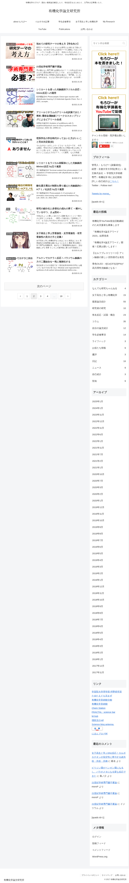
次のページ (44, 286)
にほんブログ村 (100, 733)
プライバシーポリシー (90, 875)
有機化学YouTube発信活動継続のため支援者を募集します (108, 223)
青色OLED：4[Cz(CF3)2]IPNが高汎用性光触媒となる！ (108, 266)
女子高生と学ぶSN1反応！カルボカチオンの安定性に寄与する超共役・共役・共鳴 (109, 757)
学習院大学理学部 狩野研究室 (107, 691)
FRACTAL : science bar (103, 712)
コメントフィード (101, 850)
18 (61, 296)
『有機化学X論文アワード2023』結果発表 (105, 233)
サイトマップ (107, 875)
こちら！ (114, 181)
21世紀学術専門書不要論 (104, 782)
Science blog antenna (103, 724)
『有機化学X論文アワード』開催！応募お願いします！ (107, 244)
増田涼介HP (98, 720)
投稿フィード (99, 843)
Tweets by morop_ (101, 193)
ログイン (96, 836)
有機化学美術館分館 (102, 700)
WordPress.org (99, 856)
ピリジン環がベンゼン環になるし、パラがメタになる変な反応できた (109, 772)
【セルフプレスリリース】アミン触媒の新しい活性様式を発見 (108, 255)
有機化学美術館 (100, 704)
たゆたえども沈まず (102, 696)
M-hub (95, 716)
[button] (124, 43)
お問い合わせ (120, 875)
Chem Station (98, 708)
